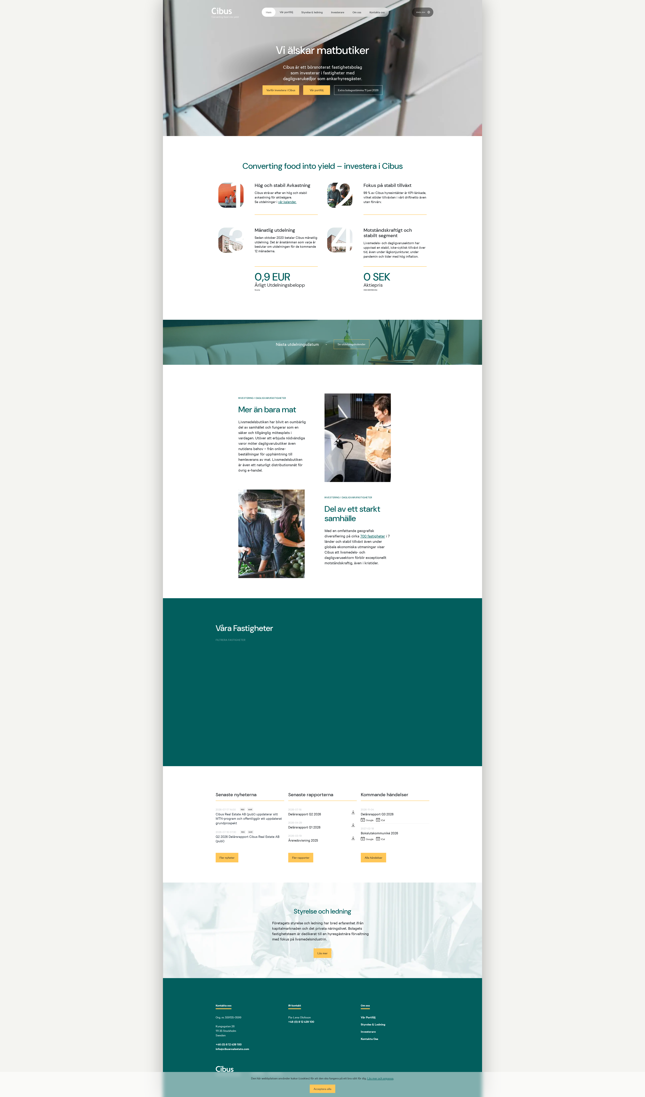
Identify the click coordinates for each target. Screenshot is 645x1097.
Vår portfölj (286, 12)
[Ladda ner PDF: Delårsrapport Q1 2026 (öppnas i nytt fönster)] (353, 824)
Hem (268, 12)
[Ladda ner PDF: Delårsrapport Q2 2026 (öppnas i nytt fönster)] (353, 812)
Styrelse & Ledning (373, 1024)
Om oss (357, 12)
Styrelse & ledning (312, 12)
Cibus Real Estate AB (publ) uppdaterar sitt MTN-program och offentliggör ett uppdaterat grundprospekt (249, 818)
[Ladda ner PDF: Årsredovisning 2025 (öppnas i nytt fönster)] (353, 838)
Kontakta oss (377, 12)
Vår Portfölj (368, 1017)
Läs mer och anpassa (380, 1078)
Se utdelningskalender (352, 344)
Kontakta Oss (369, 1039)
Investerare (337, 12)
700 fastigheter (372, 536)
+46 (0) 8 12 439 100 (301, 1022)
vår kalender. (287, 202)
